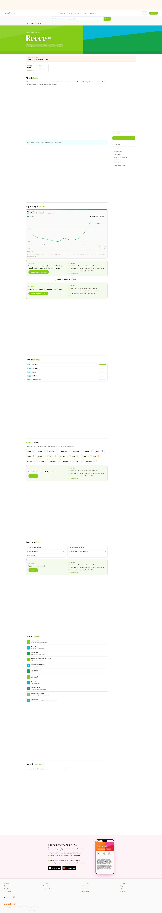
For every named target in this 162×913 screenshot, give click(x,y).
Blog (121, 886)
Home (27, 23)
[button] (123, 138)
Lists (69, 13)
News (76, 13)
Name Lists (46, 886)
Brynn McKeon (31, 32)
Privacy (20, 910)
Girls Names (7, 886)
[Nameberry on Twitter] (5, 897)
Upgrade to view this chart (38, 293)
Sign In (144, 13)
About (122, 889)
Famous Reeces (118, 163)
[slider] (99, 247)
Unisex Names (8, 891)
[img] (66, 232)
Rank (92, 216)
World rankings (118, 151)
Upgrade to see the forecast (38, 272)
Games (92, 13)
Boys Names (7, 889)
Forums (84, 13)
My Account (85, 891)
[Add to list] (49, 38)
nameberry (10, 903)
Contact (123, 891)
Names (61, 13)
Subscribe (153, 13)
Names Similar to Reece (120, 157)
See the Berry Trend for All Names (66, 279)
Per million (102, 216)
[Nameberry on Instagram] (14, 897)
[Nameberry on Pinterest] (11, 897)
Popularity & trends (119, 149)
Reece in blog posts (119, 165)
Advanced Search (48, 889)
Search (107, 19)
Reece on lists (118, 160)
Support (34, 910)
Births (97, 216)
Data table (31, 251)
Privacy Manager (27, 910)
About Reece (117, 154)
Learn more (74, 273)
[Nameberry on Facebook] (8, 897)
